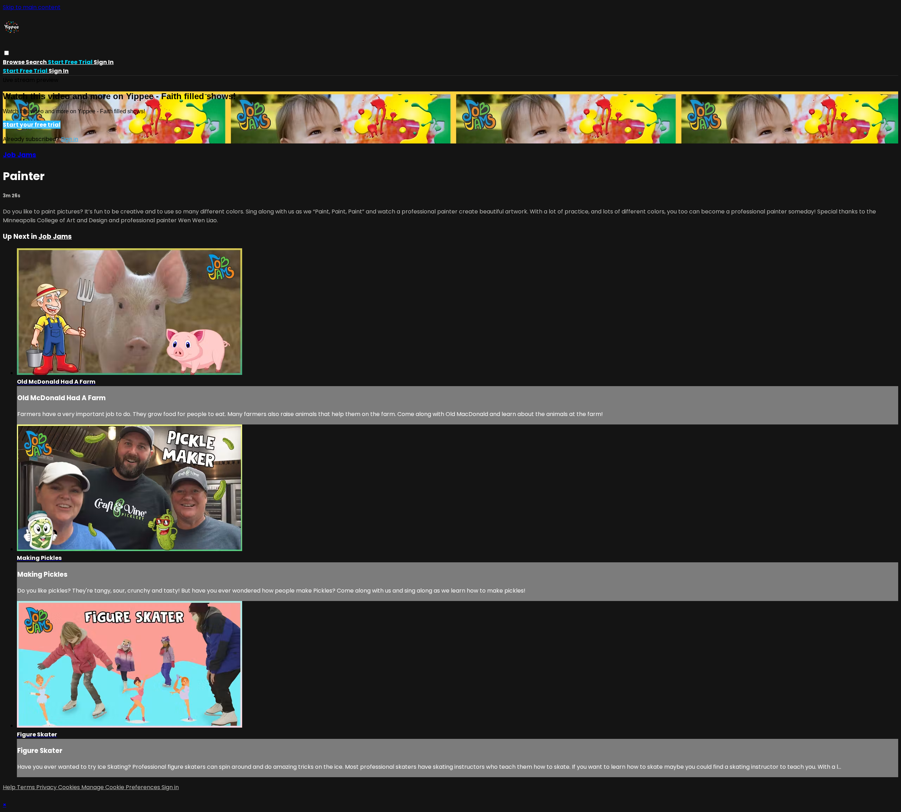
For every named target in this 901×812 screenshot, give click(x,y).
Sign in (104, 62)
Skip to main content (32, 7)
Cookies (69, 787)
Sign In (59, 71)
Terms (26, 787)
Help (10, 787)
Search (37, 62)
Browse (14, 62)
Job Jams (19, 155)
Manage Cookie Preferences (121, 787)
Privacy (47, 787)
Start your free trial (32, 125)
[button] (6, 53)
